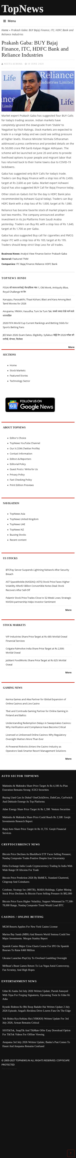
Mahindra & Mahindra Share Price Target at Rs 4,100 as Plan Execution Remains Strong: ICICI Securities (35, 787)
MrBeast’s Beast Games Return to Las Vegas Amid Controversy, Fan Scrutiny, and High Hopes (36, 967)
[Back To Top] (71, 1153)
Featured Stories (19, 375)
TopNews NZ (17, 529)
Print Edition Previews (22, 485)
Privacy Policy (17, 474)
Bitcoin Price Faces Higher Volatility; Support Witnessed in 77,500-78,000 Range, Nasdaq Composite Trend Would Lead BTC (37, 903)
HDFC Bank (51, 264)
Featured (17, 258)
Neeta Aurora (13, 64)
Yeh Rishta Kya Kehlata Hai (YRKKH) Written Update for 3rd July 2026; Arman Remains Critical (35, 1020)
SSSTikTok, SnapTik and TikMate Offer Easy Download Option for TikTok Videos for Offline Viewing (36, 1032)
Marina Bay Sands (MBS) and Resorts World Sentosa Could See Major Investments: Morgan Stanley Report (36, 936)
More (71, 347)
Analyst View (27, 253)
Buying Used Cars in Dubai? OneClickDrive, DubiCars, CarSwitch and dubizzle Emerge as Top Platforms (37, 799)
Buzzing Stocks (18, 534)
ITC (18, 264)
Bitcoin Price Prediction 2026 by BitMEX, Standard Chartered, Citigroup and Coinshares (35, 879)
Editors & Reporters (20, 459)
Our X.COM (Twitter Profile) (25, 448)
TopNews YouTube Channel (25, 443)
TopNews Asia (17, 513)
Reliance (39, 264)
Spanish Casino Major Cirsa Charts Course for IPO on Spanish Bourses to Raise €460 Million (35, 948)
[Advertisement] (38, 1110)
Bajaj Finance (27, 264)
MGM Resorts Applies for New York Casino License (30, 926)
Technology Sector (20, 381)
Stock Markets (17, 370)
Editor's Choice (18, 438)
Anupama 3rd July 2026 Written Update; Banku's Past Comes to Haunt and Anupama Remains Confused (36, 1044)
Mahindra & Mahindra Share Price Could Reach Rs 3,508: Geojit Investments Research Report (36, 819)
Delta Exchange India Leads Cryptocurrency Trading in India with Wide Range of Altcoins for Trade (37, 867)
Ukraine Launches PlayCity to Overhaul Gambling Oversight (34, 958)
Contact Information (21, 453)
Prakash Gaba (59, 253)
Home (4, 30)
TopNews (22, 8)
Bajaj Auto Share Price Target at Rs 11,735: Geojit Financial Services (34, 830)
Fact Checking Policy (21, 479)
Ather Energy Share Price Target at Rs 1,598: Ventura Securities (36, 809)
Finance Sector (43, 253)
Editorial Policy (18, 464)
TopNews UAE (17, 524)
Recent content (18, 539)
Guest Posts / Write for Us (24, 469)
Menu (12, 21)
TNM (25, 258)
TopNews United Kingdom (24, 519)
